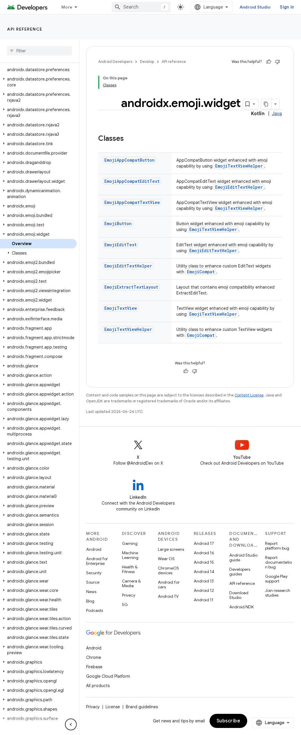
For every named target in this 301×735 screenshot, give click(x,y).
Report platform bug (277, 546)
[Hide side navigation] (71, 724)
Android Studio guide (243, 557)
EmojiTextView (120, 308)
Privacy (128, 595)
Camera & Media (131, 583)
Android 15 (204, 562)
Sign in (287, 7)
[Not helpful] (277, 61)
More (66, 7)
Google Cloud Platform (108, 676)
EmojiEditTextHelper (239, 187)
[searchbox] (39, 51)
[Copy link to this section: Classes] (130, 139)
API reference (25, 29)
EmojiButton (118, 223)
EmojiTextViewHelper (239, 166)
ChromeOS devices (168, 570)
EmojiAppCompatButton (129, 160)
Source (92, 582)
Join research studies (277, 593)
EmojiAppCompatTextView (132, 202)
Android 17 (204, 543)
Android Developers (115, 61)
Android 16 (204, 552)
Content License (249, 395)
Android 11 (203, 599)
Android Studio (255, 7)
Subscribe (228, 721)
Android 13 (204, 581)
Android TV (168, 596)
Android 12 (204, 590)
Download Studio (238, 595)
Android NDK (241, 607)
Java (277, 114)
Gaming (130, 543)
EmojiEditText (120, 244)
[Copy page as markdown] (266, 104)
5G (125, 604)
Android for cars (169, 585)
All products (98, 685)
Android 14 (204, 571)
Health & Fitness (130, 569)
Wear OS (166, 558)
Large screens (171, 549)
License (113, 706)
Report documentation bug (278, 562)
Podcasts (94, 610)
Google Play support (276, 579)
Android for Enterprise (97, 561)
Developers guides (239, 572)
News (91, 591)
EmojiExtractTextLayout (131, 287)
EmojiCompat (201, 271)
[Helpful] (268, 61)
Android (93, 549)
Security (93, 572)
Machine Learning (130, 555)
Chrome (93, 657)
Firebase (94, 666)
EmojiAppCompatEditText (132, 181)
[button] (38, 82)
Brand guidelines (142, 706)
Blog (90, 601)
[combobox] (141, 7)
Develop (147, 61)
